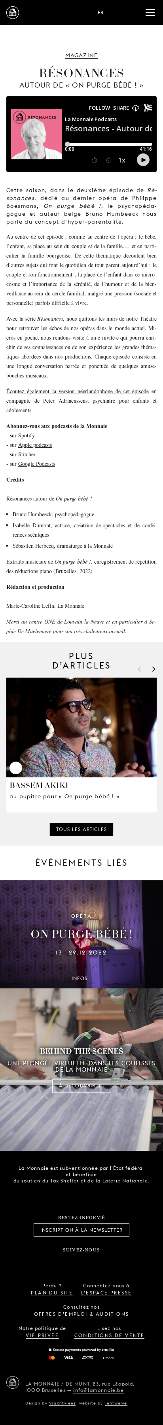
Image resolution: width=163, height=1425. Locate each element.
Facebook (37, 1262)
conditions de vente (109, 1335)
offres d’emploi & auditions (81, 1314)
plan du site (52, 1293)
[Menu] (150, 12)
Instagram (55, 1262)
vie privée (42, 1335)
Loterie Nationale (98, 1195)
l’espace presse (106, 1293)
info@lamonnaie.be (98, 1390)
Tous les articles (81, 829)
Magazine (81, 55)
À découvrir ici (81, 1086)
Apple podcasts (35, 444)
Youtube (90, 1262)
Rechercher (134, 12)
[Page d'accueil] (12, 12)
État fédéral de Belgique (53, 1194)
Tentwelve (116, 1403)
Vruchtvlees (62, 1403)
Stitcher (27, 454)
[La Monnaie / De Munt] (12, 1382)
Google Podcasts (36, 463)
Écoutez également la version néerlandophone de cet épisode (77, 391)
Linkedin (125, 1262)
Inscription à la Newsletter (81, 1230)
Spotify (26, 435)
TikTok (72, 1262)
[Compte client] (118, 12)
